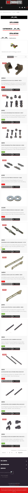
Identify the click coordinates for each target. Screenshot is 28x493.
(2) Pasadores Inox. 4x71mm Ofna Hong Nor (12, 371)
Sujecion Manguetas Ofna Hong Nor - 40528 (12, 145)
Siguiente (20, 452)
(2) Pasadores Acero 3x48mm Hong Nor (11, 339)
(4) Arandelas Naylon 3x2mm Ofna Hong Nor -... (13, 436)
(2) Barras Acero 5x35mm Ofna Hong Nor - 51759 (13, 242)
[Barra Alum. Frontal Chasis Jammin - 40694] (14, 295)
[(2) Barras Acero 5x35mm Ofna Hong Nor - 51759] (14, 230)
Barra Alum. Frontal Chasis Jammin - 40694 (12, 307)
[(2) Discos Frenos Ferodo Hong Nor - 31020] (14, 198)
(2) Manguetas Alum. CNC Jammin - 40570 (11, 80)
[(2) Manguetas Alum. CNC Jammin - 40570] (14, 68)
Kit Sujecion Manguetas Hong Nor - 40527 (12, 112)
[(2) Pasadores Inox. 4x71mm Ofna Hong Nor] (14, 360)
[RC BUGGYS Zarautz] (14, 2)
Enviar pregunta (5, 477)
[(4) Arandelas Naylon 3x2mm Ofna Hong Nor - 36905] (14, 424)
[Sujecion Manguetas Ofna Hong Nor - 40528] (14, 133)
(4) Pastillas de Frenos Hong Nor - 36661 (11, 177)
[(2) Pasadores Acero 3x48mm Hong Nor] (14, 327)
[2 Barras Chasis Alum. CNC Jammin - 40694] (14, 262)
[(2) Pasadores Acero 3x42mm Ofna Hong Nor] (14, 392)
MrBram (17, 485)
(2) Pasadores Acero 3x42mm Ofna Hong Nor (12, 404)
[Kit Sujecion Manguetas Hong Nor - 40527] (14, 101)
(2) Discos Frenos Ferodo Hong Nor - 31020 (12, 210)
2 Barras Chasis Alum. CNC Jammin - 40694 (11, 274)
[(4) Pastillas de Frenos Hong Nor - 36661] (14, 165)
